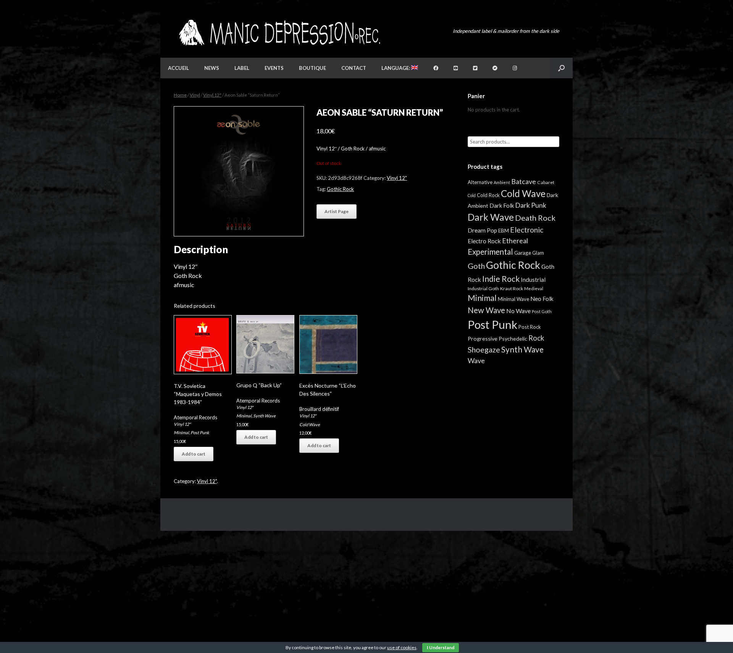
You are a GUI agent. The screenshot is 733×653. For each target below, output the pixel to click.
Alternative (480, 182)
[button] (561, 68)
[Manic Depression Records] (279, 32)
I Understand (440, 647)
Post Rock (529, 327)
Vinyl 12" (212, 95)
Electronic (526, 229)
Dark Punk (530, 205)
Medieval (533, 288)
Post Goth (542, 311)
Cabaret (545, 182)
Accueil (178, 68)
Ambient (502, 182)
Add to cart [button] (193, 454)
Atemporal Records (195, 417)
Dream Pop (482, 230)
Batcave (523, 181)
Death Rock (535, 217)
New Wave (486, 310)
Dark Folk (501, 205)
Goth (476, 265)
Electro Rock (484, 240)
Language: (396, 68)
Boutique (312, 68)
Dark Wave (491, 217)
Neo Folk (542, 298)
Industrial (533, 279)
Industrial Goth (483, 288)
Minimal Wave (513, 299)
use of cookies (402, 647)
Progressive (482, 338)
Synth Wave (264, 415)
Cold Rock (488, 195)
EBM (503, 231)
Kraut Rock (511, 288)
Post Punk (200, 432)
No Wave (518, 310)
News (211, 68)
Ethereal (515, 240)
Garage (522, 252)
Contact (353, 68)
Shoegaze (484, 349)
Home (180, 95)
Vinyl (195, 95)
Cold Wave (309, 424)
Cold (472, 195)
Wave (476, 360)
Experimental (490, 251)
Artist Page (337, 211)
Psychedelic (513, 338)
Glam (538, 253)
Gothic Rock (340, 189)
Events (274, 68)
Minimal (181, 432)
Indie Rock (501, 278)
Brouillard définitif (319, 409)
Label (241, 68)
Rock (536, 338)
